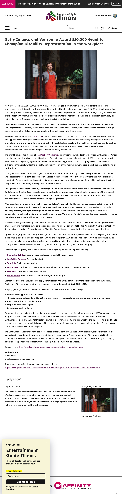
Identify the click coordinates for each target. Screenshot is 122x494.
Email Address (13, 471)
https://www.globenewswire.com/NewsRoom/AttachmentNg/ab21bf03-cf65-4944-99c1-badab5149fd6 (52, 367)
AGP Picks (7, 4)
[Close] (46, 442)
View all (116, 4)
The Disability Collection (47, 155)
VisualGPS (37, 136)
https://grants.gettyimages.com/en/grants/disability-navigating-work (50, 347)
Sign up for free (26, 481)
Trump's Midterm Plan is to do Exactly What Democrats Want (46, 3)
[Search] (96, 28)
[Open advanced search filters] (102, 28)
